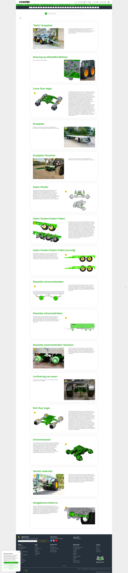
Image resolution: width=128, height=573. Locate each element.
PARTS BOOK (81, 2)
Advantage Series (53, 550)
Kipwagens (20, 550)
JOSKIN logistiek (37, 553)
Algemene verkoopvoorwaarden (105, 568)
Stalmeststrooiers (21, 548)
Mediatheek (75, 553)
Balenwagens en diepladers (22, 554)
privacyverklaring (13, 560)
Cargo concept (20, 556)
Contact (94, 2)
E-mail (19, 541)
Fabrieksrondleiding (76, 562)
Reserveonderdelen (53, 551)
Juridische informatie (85, 568)
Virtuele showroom (76, 560)
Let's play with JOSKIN (76, 556)
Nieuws (74, 559)
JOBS (88, 2)
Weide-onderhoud (21, 559)
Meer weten (11, 568)
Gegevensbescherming (94, 568)
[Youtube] (56, 541)
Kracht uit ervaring (76, 545)
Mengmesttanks (20, 545)
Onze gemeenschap (76, 548)
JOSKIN (36, 545)
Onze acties (52, 545)
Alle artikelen (98, 551)
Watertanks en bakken (22, 560)
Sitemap (79, 568)
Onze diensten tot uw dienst (78, 547)
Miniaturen (98, 548)
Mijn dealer (102, 2)
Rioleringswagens (21, 562)
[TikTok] (59, 541)
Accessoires (98, 545)
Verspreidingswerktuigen (22, 547)
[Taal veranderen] (108, 2)
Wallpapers (75, 557)
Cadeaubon (98, 550)
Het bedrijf (75, 550)
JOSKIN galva (37, 551)
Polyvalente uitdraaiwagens (22, 551)
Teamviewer (64, 565)
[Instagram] (54, 541)
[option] (48, 38)
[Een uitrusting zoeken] (46, 13)
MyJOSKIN (76, 2)
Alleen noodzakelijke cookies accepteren (11, 565)
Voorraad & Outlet (53, 547)
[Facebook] (51, 541)
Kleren (97, 547)
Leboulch (36, 550)
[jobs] (100, 560)
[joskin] (24, 2)
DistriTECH (36, 547)
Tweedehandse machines (54, 548)
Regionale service (38, 548)
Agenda (74, 554)
